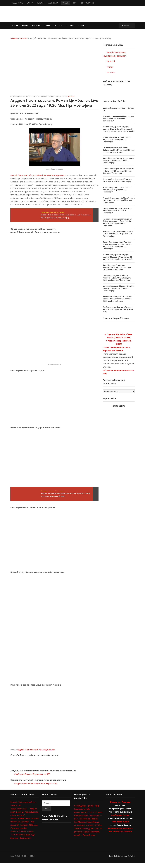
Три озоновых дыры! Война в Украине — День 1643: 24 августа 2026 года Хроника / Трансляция (117, 278)
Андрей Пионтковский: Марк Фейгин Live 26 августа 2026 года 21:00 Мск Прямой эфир (119, 200)
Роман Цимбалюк (47, 749)
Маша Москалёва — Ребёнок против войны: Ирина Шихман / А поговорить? (118, 118)
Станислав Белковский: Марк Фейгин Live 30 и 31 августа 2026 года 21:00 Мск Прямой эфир (118, 150)
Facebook (110, 61)
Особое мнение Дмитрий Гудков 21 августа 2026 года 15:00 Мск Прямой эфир (118, 309)
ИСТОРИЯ (58, 25)
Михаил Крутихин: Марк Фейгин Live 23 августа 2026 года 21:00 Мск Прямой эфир (118, 288)
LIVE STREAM (53, 3)
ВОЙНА (25, 25)
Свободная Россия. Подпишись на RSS (32, 774)
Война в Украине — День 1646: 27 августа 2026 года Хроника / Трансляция (117, 189)
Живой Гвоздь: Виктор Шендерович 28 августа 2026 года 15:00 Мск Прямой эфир (118, 160)
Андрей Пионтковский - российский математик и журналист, (38, 175)
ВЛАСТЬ (15, 25)
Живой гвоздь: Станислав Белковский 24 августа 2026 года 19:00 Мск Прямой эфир (117, 267)
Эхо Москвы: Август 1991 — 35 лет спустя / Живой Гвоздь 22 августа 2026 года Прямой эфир (117, 298)
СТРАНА (82, 25)
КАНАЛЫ (65, 3)
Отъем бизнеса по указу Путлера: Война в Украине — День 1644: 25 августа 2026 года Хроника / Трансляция (117, 245)
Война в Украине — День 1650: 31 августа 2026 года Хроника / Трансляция (117, 139)
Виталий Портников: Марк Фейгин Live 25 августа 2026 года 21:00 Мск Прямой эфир (118, 233)
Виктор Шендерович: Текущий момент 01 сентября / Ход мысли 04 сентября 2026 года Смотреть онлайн (118, 129)
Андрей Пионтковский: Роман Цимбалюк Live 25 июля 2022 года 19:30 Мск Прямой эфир (54, 103)
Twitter (109, 67)
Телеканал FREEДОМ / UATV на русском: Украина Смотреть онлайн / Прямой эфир (88, 831)
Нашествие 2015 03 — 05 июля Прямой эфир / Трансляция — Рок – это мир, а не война (88, 815)
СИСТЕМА (70, 25)
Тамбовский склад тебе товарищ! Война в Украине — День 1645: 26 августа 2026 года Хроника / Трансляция (117, 222)
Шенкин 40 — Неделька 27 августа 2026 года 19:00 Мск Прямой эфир (117, 180)
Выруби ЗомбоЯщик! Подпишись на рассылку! (35, 783)
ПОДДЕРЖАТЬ (17, 3)
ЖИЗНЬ (47, 25)
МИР (75, 3)
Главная (14, 38)
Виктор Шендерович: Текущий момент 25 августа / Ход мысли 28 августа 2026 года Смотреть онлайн (118, 257)
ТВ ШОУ (40, 3)
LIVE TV (30, 3)
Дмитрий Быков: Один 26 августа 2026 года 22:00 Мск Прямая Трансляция (117, 210)
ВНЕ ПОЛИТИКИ (87, 3)
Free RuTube (114, 856)
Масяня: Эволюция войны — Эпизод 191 (118, 109)
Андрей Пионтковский (27, 749)
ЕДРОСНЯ (36, 25)
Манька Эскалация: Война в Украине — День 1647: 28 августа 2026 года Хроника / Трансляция (118, 171)
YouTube (110, 72)
